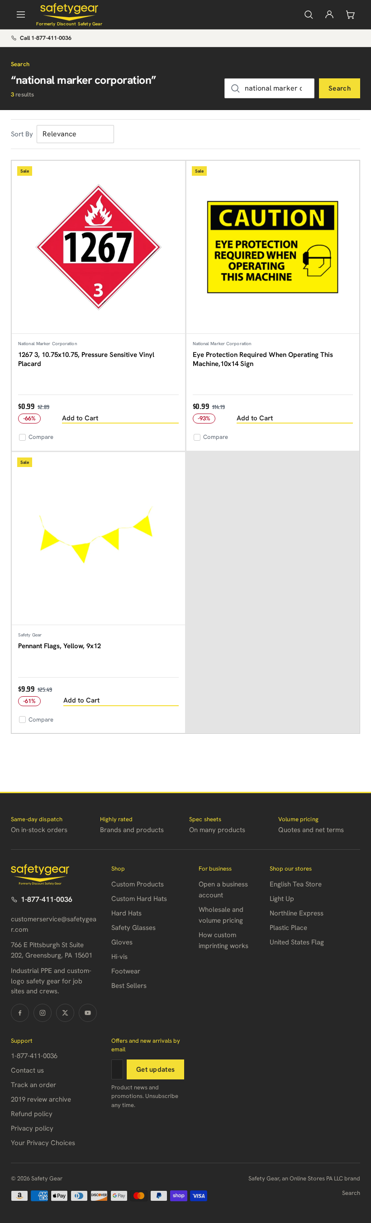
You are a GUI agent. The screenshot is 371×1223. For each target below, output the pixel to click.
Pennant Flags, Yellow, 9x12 (59, 645)
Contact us (27, 1070)
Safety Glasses (133, 927)
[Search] (309, 14)
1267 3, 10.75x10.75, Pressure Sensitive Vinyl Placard (86, 359)
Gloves (122, 942)
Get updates (155, 1069)
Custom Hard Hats (139, 898)
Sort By (22, 134)
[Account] (329, 14)
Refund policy (31, 1113)
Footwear (125, 971)
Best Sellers (129, 985)
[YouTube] (88, 1013)
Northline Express (296, 913)
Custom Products (137, 884)
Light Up (282, 898)
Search (339, 88)
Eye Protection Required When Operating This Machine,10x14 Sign (263, 359)
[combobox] (269, 88)
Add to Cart (80, 418)
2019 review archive (41, 1099)
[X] (65, 1013)
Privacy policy (32, 1128)
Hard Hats (126, 913)
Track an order (33, 1084)
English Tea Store (296, 884)
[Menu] (21, 14)
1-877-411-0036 (46, 899)
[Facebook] (20, 1013)
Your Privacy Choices (43, 1142)
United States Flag (297, 942)
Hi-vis (119, 956)
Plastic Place (288, 927)
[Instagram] (42, 1013)
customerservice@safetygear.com (53, 924)
